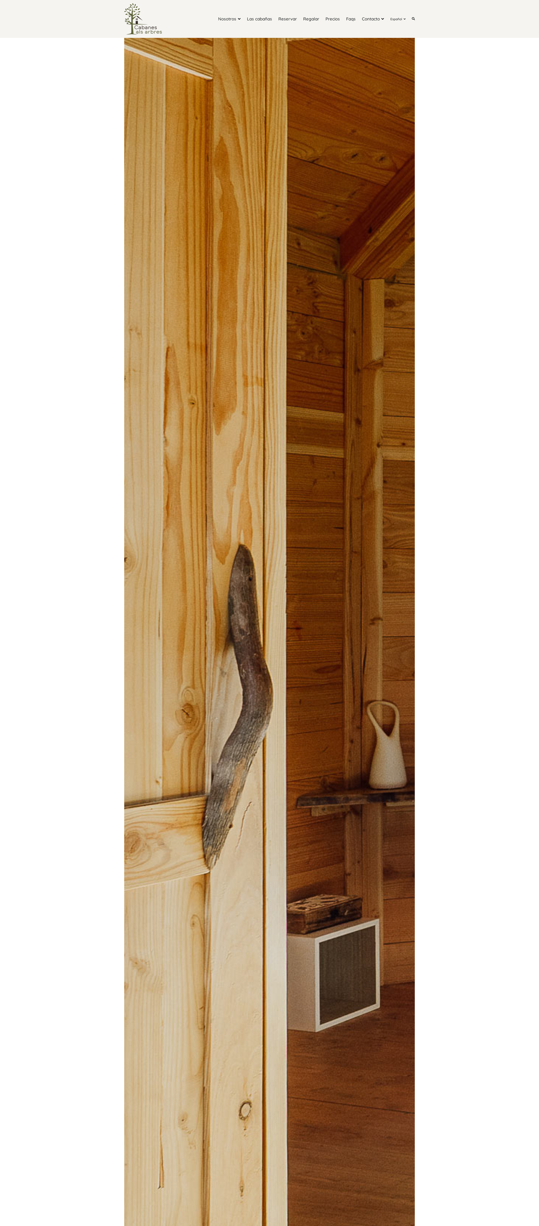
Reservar (287, 18)
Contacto (371, 18)
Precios (333, 18)
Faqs (351, 18)
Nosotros (227, 18)
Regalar (311, 18)
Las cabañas (259, 18)
